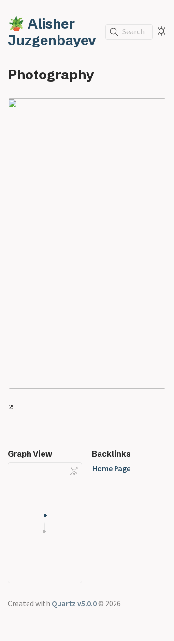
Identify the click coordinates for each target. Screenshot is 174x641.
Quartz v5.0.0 (74, 603)
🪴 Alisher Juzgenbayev (52, 31)
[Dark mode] (161, 31)
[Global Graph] (74, 471)
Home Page (111, 468)
